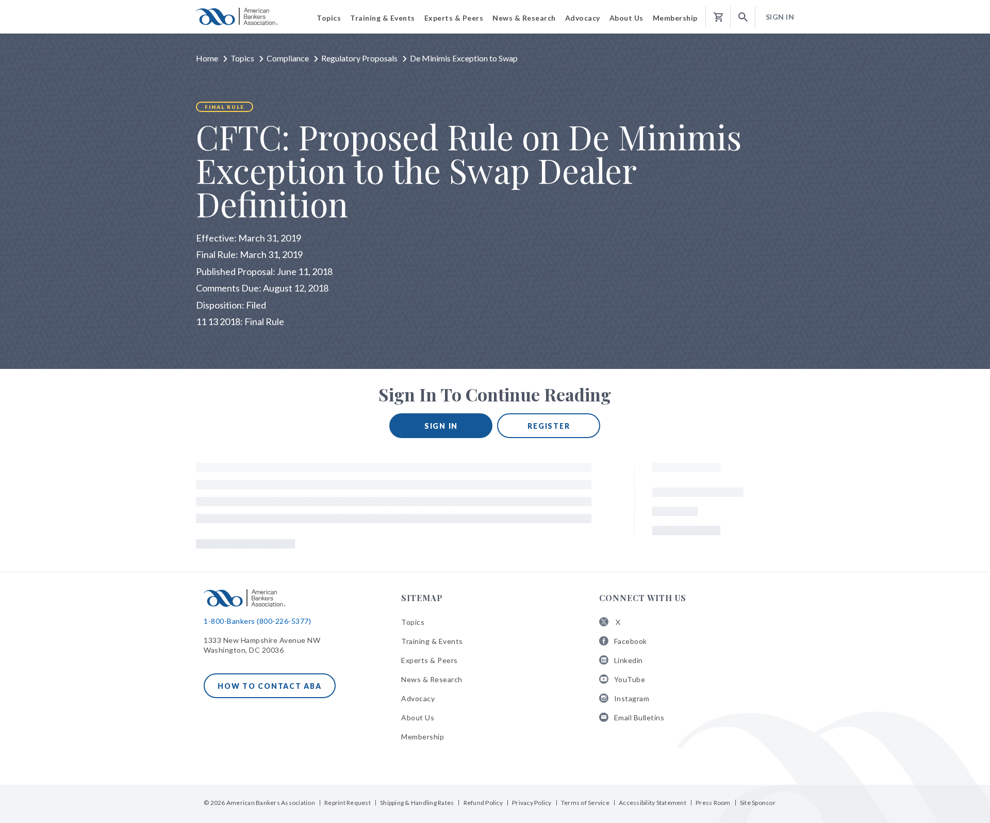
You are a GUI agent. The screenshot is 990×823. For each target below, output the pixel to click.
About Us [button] (626, 17)
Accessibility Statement (652, 802)
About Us (417, 717)
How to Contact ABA (270, 686)
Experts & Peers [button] (454, 17)
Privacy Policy (532, 802)
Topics (242, 58)
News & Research (432, 679)
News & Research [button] (524, 17)
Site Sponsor (758, 802)
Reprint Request (347, 802)
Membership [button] (675, 17)
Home (207, 58)
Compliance (288, 58)
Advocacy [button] (582, 17)
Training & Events (432, 641)
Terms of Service (585, 802)
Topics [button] (329, 17)
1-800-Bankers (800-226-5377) (257, 621)
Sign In (780, 16)
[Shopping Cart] (718, 17)
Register (548, 426)
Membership (422, 736)
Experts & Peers (429, 660)
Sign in (441, 426)
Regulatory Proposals (359, 58)
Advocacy (418, 698)
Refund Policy (483, 802)
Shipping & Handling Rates (417, 802)
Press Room (713, 802)
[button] (743, 17)
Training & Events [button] (382, 17)
